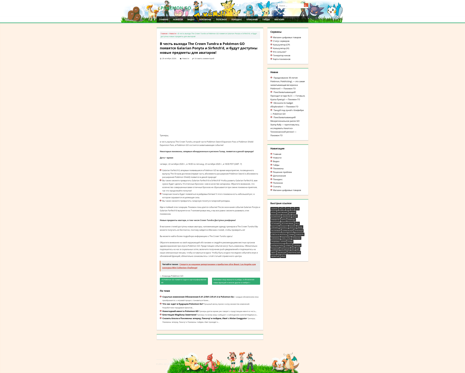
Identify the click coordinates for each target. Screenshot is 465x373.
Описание (252, 19)
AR (280, 209)
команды (291, 220)
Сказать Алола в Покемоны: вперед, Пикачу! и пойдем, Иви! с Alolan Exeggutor (204, 318)
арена (273, 212)
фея (292, 249)
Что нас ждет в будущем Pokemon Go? (182, 303)
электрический (294, 253)
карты (283, 220)
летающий (275, 223)
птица (290, 242)
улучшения (285, 249)
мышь (300, 227)
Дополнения (279, 175)
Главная (163, 19)
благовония (282, 212)
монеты (292, 227)
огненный (299, 231)
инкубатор (275, 220)
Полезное (221, 19)
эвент (273, 253)
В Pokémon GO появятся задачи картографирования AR (183, 281)
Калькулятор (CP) (281, 44)
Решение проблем (282, 172)
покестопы (286, 238)
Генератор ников (281, 55)
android (274, 209)
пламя (291, 234)
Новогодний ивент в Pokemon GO (180, 311)
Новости (178, 19)
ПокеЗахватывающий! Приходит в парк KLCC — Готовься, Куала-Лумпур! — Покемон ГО (287, 96)
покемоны (275, 238)
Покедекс (236, 19)
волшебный (276, 216)
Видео (190, 19)
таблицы (297, 245)
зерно (294, 216)
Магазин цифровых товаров (287, 37)
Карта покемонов (281, 59)
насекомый (276, 231)
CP (284, 209)
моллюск (284, 227)
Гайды (266, 19)
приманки (296, 238)
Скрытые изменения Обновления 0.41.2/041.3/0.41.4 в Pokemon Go (198, 296)
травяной (275, 249)
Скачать (277, 186)
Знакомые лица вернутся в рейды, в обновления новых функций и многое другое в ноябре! (233, 281)
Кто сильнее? (279, 51)
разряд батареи (277, 245)
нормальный (287, 231)
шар (297, 249)
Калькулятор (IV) (281, 48)
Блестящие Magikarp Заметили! (179, 314)
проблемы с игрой (278, 242)
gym (288, 209)
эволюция (282, 253)
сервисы (288, 245)
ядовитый (275, 256)
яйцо (283, 256)
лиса (297, 223)
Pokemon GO (176, 8)
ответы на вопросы (279, 234)
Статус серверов (281, 41)
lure (297, 209)
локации (274, 227)
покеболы (300, 234)
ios (292, 209)
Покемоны (205, 19)
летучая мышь (287, 223)
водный (292, 212)
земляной (286, 216)
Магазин (279, 19)
